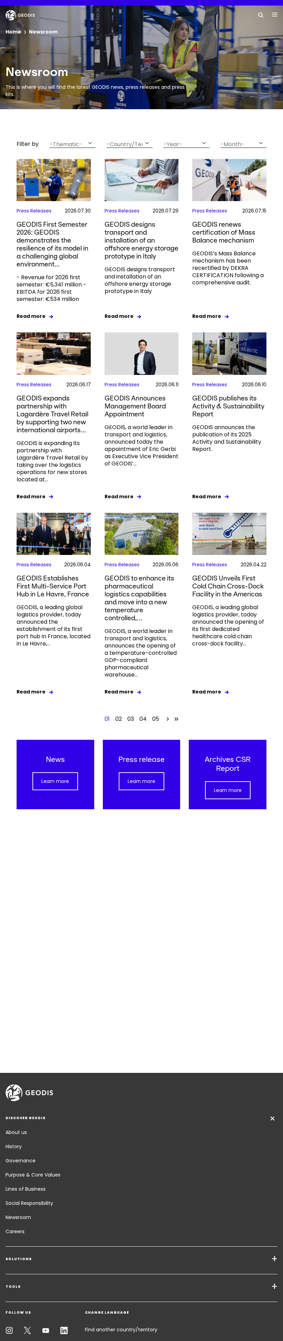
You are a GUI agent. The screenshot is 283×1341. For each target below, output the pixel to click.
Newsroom (18, 1217)
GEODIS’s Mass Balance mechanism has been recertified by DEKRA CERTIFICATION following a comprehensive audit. (228, 267)
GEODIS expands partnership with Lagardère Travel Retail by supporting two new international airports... (52, 414)
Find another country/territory (121, 1329)
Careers (15, 1231)
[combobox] (73, 143)
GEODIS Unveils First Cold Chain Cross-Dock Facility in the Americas (228, 586)
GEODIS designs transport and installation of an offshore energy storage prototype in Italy (141, 240)
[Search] (261, 14)
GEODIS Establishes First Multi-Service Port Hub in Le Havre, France (53, 586)
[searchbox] (68, 144)
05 (155, 719)
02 (118, 719)
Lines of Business (26, 1189)
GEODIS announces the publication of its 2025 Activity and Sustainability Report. (226, 438)
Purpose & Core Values (33, 1174)
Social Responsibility (29, 1203)
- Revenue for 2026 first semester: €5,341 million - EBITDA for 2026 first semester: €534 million (51, 288)
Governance (21, 1160)
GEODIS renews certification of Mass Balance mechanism (223, 232)
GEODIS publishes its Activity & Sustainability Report (228, 406)
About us (16, 1132)
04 (143, 719)
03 (130, 719)
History (14, 1146)
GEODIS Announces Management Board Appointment (135, 406)
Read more (31, 316)
